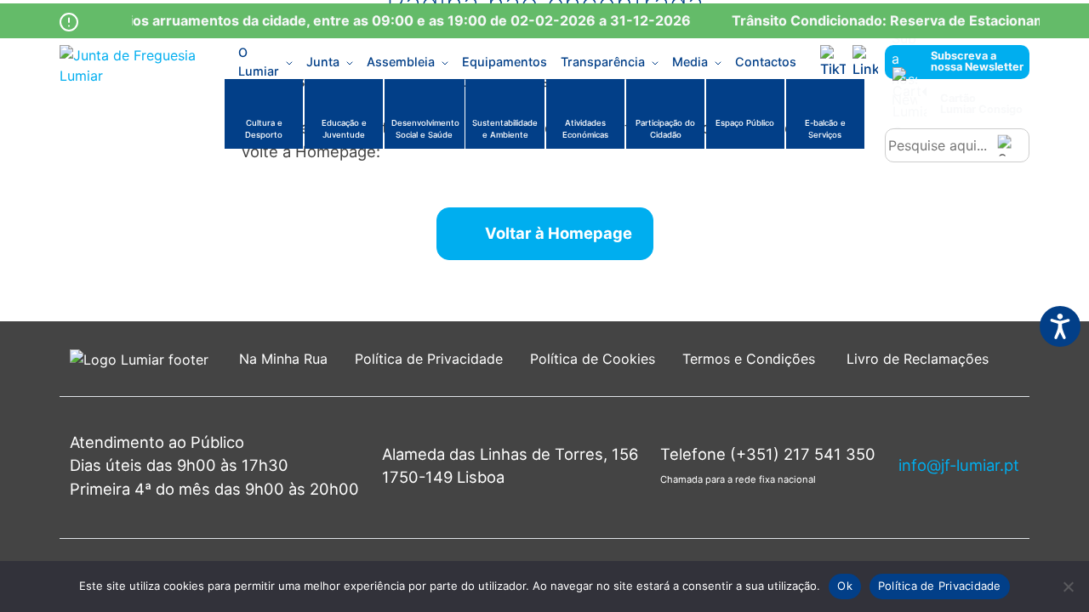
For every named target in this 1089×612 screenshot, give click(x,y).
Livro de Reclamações (918, 358)
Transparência (603, 61)
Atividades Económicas (585, 128)
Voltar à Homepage (558, 233)
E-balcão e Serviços (825, 128)
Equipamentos (504, 61)
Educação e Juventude (344, 128)
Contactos (765, 61)
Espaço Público (745, 123)
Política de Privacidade (429, 358)
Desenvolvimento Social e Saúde (425, 128)
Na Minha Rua (283, 358)
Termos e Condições (750, 358)
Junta (322, 61)
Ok (844, 585)
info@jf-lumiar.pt (958, 465)
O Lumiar (258, 62)
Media (690, 61)
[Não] (1067, 586)
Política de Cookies (592, 358)
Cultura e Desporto (263, 128)
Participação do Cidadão (665, 128)
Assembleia (401, 61)
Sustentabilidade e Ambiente (505, 128)
